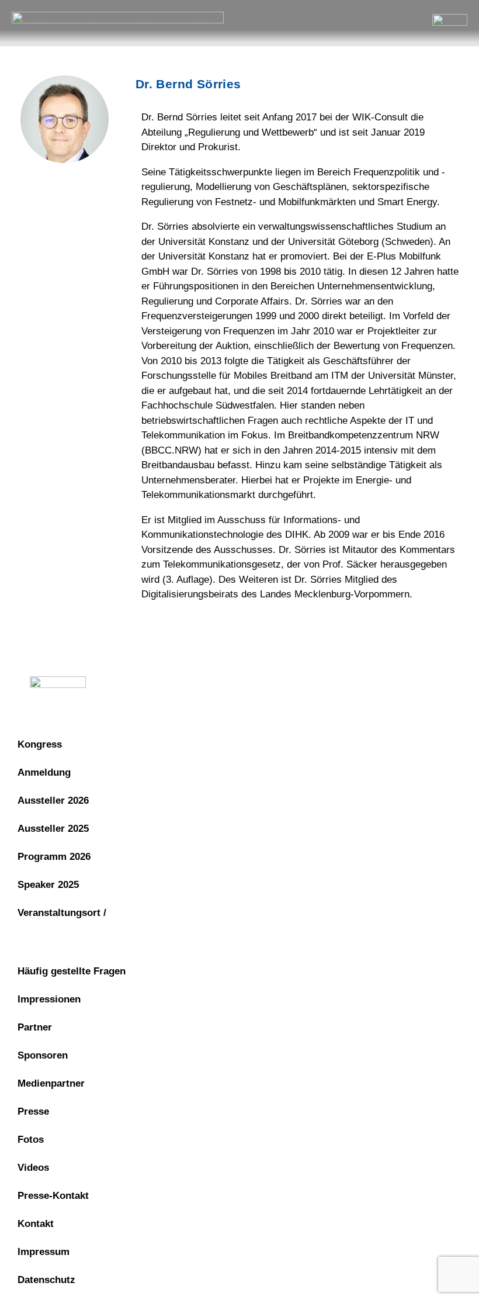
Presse (33, 1111)
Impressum (174, 685)
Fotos (31, 1139)
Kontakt (36, 1223)
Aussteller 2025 (53, 828)
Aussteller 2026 (53, 800)
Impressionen (49, 999)
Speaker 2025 (48, 884)
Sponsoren (43, 1055)
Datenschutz (252, 685)
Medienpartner (51, 1083)
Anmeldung (44, 772)
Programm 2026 (54, 856)
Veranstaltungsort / (62, 912)
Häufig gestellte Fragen (72, 971)
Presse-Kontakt (53, 1195)
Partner (35, 1027)
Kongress (40, 744)
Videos (33, 1167)
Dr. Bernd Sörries (188, 84)
